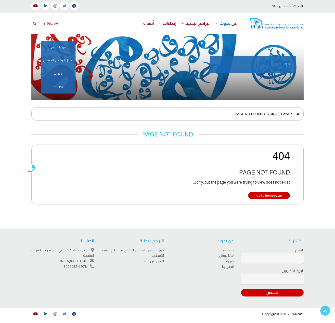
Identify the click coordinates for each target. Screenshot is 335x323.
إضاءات (169, 23)
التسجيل (272, 293)
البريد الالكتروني (293, 271)
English (50, 23)
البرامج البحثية (197, 23)
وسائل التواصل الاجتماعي (58, 60)
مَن (228, 23)
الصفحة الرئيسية (283, 114)
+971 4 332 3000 (76, 267)
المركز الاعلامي (58, 47)
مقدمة (228, 250)
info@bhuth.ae (74, 261)
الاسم (299, 250)
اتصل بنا (228, 267)
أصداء (148, 23)
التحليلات (58, 87)
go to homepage (269, 195)
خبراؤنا (229, 261)
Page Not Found (250, 114)
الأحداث (58, 73)
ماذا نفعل (226, 255)
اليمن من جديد (153, 261)
